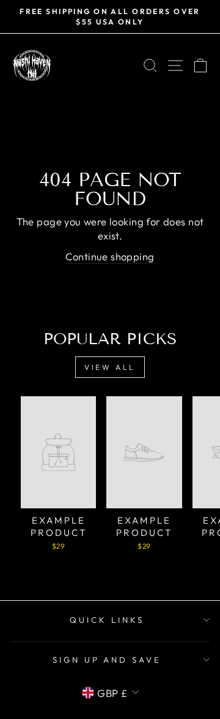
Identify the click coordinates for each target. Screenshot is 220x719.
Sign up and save (107, 659)
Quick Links (107, 620)
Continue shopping (109, 256)
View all (110, 367)
